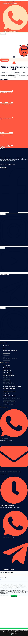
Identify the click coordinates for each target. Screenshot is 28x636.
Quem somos (6, 345)
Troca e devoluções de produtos (12, 386)
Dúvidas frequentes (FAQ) (10, 350)
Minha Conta (6, 365)
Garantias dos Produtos (9, 391)
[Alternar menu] (27, 44)
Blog (4, 348)
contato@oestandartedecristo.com (10, 471)
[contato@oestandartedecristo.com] (14, 470)
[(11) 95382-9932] (14, 437)
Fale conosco (6, 353)
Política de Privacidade (9, 396)
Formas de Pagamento (9, 388)
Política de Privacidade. (19, 631)
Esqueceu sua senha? (8, 375)
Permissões (6, 393)
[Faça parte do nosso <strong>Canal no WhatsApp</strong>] (6, 133)
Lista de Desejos (7, 373)
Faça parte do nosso (6, 134)
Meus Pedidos (7, 370)
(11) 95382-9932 (4, 438)
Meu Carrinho (6, 368)
